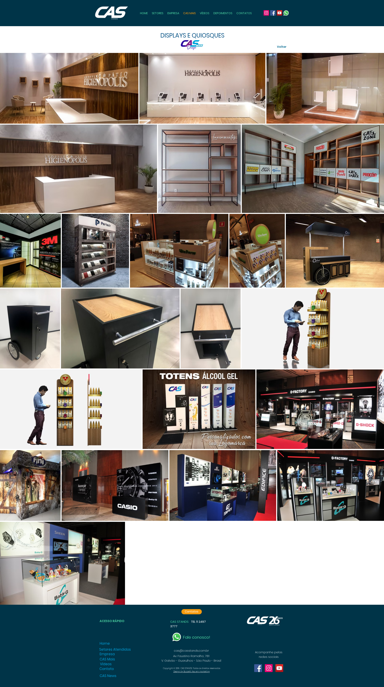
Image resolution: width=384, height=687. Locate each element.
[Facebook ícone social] (258, 668)
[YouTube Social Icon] (279, 668)
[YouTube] (279, 13)
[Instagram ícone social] (269, 668)
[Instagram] (266, 13)
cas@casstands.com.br (191, 650)
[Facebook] (273, 13)
